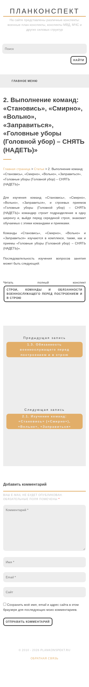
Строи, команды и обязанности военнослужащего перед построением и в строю (44, 294)
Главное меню (24, 81)
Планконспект (44, 11)
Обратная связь (44, 658)
